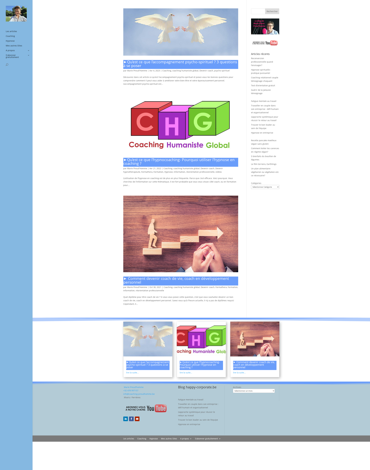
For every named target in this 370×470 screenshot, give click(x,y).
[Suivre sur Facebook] (131, 419)
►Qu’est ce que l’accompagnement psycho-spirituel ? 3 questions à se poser (180, 63)
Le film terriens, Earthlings (263, 164)
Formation (158, 171)
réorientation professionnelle (200, 171)
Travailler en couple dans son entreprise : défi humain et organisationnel (265, 109)
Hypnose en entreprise (262, 132)
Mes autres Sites (14, 46)
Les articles (11, 31)
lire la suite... (132, 372)
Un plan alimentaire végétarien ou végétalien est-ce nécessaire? (265, 172)
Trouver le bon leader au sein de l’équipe (198, 419)
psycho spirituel (222, 70)
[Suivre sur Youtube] (137, 419)
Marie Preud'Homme (137, 70)
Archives (237, 387)
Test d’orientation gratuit (263, 85)
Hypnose (10, 41)
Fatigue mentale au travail (263, 101)
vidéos (218, 171)
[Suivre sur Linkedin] (125, 419)
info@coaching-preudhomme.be (139, 394)
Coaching (10, 36)
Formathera (146, 171)
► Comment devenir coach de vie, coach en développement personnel (176, 280)
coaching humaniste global (185, 70)
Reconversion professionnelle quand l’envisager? (262, 62)
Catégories (256, 183)
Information (179, 171)
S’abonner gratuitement (12, 56)
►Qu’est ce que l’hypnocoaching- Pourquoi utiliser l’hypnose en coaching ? (179, 161)
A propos (10, 50)
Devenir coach (206, 70)
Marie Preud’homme (133, 387)
